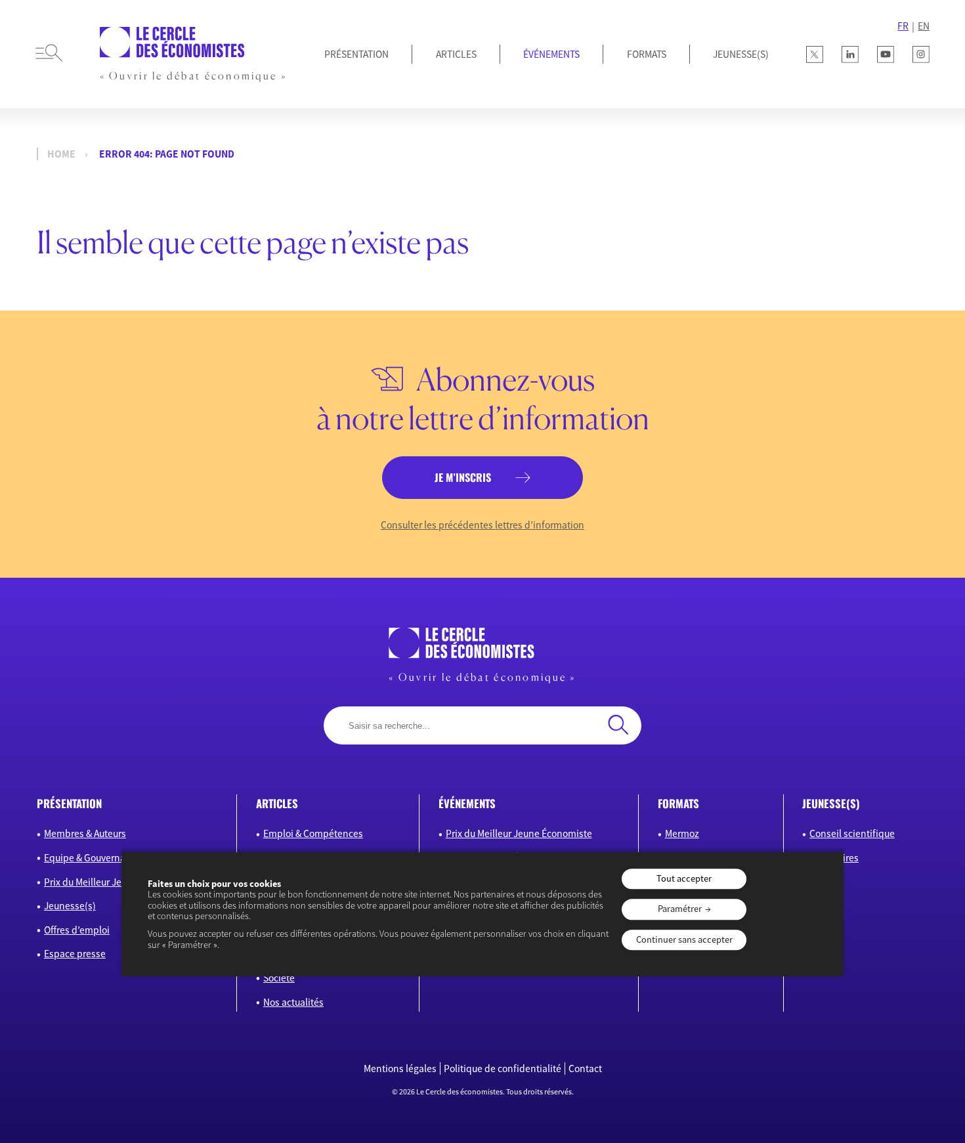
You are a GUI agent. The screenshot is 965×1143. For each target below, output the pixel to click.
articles (277, 803)
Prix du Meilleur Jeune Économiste (117, 882)
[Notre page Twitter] (814, 54)
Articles (456, 54)
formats (678, 803)
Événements (551, 54)
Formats (646, 54)
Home (61, 154)
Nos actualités (293, 1002)
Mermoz (682, 833)
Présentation (356, 54)
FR (903, 26)
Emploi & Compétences (313, 833)
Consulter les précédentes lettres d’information (482, 525)
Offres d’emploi (77, 930)
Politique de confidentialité (502, 1068)
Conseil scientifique (852, 833)
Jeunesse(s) (70, 905)
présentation (69, 803)
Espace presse (75, 953)
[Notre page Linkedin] (850, 54)
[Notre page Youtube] (885, 54)
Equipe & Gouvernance (92, 858)
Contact (585, 1068)
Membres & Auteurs (85, 833)
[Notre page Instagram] (921, 54)
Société (279, 978)
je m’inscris (463, 477)
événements (467, 803)
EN (924, 26)
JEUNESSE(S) (741, 54)
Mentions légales (400, 1068)
